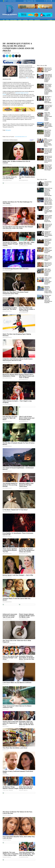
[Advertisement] (27, 32)
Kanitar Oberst (7, 52)
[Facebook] (45, 1)
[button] (49, 20)
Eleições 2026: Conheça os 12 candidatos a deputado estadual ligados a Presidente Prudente (48, 116)
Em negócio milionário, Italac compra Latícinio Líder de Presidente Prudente (48, 125)
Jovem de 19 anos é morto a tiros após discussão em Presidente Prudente (48, 108)
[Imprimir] (19, 56)
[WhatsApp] (10, 56)
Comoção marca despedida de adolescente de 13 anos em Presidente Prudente (48, 234)
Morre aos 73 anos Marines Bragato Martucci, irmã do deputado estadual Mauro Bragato (48, 167)
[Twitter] (49, 1)
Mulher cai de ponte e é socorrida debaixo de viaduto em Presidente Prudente (48, 258)
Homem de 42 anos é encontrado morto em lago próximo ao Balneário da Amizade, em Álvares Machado (48, 192)
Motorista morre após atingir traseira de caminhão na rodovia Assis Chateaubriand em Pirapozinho (48, 299)
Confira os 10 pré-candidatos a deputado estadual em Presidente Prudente (48, 250)
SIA (27, 77)
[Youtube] (51, 1)
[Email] (16, 56)
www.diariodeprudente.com (21, 136)
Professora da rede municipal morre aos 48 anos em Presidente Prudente (48, 227)
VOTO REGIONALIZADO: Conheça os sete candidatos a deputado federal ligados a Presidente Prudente (48, 142)
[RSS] (48, 1)
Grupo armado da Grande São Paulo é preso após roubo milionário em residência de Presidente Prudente (48, 78)
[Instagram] (46, 1)
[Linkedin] (13, 56)
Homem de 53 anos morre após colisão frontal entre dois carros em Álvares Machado (48, 151)
